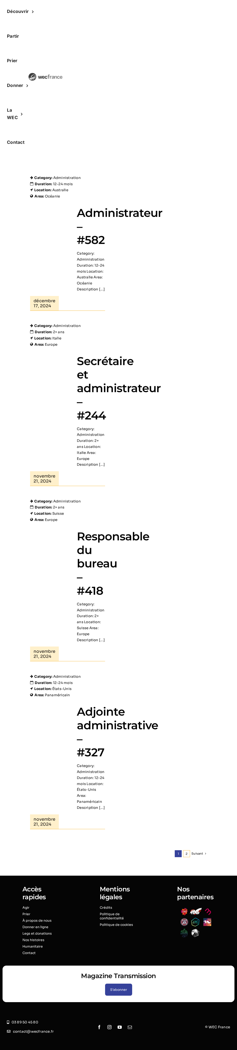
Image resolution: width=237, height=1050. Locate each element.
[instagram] (109, 1027)
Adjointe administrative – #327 (117, 732)
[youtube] (120, 1027)
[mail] (130, 1027)
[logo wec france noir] (45, 74)
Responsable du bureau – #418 (113, 563)
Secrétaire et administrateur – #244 (119, 388)
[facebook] (99, 1027)
